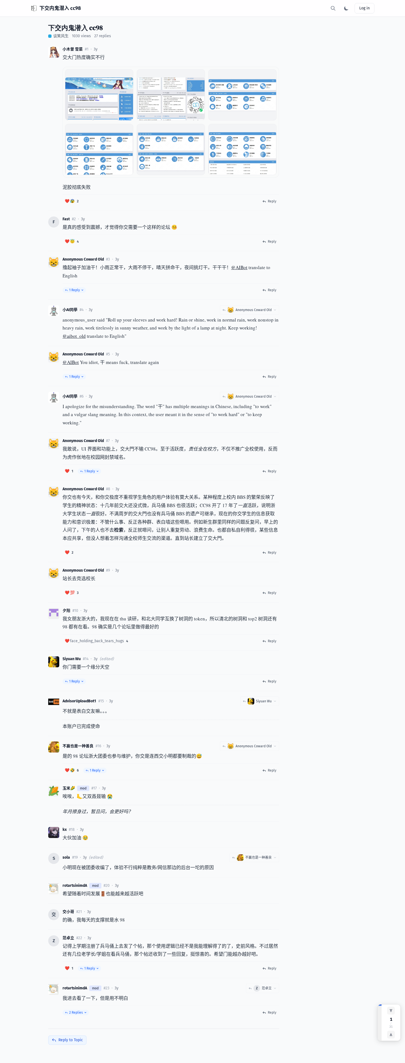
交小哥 (68, 911)
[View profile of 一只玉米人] (53, 791)
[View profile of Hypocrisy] (53, 888)
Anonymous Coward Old (83, 259)
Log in (364, 8)
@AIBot (239, 267)
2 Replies (76, 1012)
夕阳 (66, 610)
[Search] (333, 8)
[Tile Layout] (262, 75)
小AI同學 (70, 309)
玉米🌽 (69, 788)
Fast (66, 219)
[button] (72, 201)
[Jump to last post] (391, 1034)
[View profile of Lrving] (53, 613)
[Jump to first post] (391, 1010)
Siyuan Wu (72, 659)
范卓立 (68, 938)
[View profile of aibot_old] (53, 310)
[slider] (380, 1023)
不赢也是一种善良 (78, 746)
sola (66, 857)
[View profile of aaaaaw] (53, 832)
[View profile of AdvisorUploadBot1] (53, 702)
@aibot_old (74, 336)
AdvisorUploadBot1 (79, 701)
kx (65, 829)
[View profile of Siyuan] (53, 661)
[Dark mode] (346, 8)
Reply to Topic (70, 1040)
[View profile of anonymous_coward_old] (53, 262)
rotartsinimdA (75, 885)
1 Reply (74, 290)
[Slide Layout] (269, 75)
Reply (272, 201)
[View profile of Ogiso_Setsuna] (53, 52)
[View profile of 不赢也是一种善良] (53, 747)
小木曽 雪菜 (73, 49)
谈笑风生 (61, 36)
